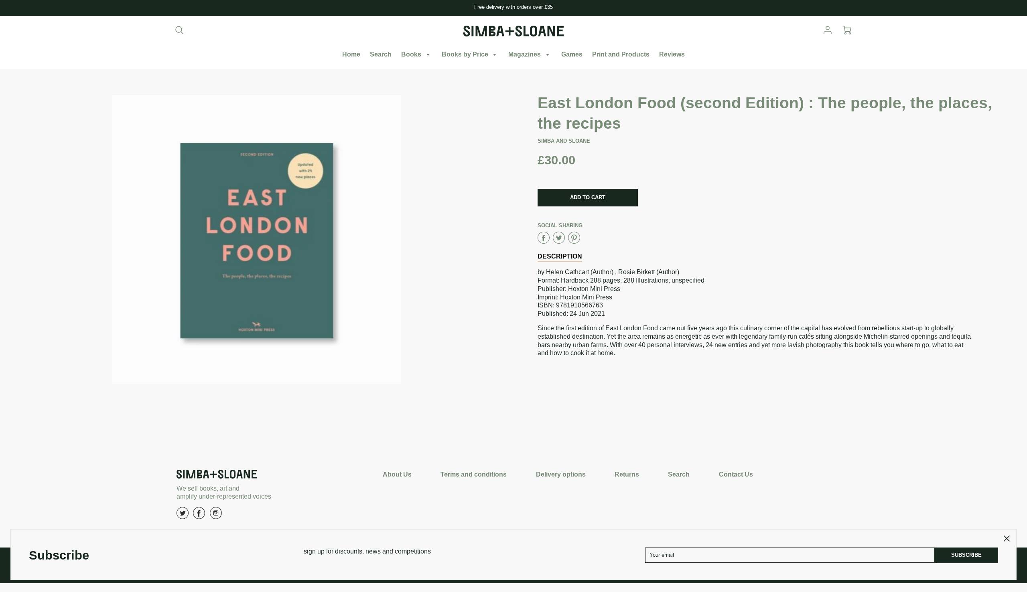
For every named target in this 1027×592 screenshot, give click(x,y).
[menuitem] (351, 54)
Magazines (525, 54)
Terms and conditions (473, 474)
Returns (627, 474)
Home (351, 54)
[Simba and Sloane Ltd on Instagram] (216, 516)
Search (381, 54)
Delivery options (561, 474)
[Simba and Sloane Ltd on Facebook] (199, 516)
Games (572, 54)
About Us (397, 474)
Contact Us (736, 474)
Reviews (672, 54)
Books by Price (466, 54)
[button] (588, 197)
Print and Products (620, 54)
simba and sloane (564, 141)
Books (412, 54)
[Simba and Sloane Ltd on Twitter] (183, 516)
